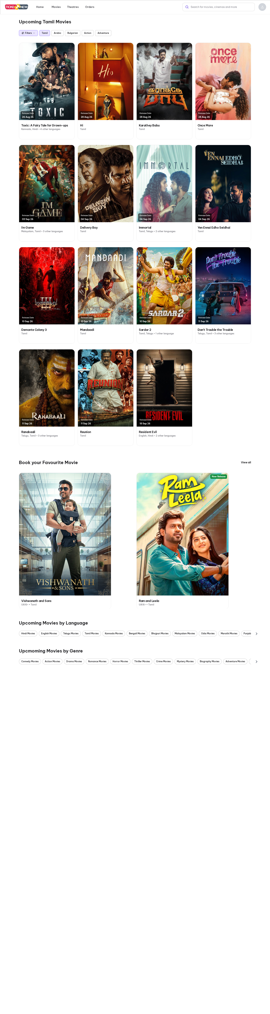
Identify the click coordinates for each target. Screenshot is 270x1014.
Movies (56, 7)
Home (40, 7)
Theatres (73, 7)
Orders (89, 7)
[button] (262, 7)
